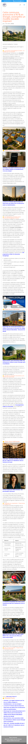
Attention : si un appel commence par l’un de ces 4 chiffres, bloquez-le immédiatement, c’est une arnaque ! (14, 169)
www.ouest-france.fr (11, 696)
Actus (12, 23)
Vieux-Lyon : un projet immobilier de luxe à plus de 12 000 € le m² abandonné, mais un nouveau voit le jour (13, 460)
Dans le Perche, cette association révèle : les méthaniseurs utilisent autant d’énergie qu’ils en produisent (14, 362)
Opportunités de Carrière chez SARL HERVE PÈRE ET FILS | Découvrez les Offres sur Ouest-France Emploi (13, 635)
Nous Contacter (13, 737)
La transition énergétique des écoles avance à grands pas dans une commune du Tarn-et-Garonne (14, 603)
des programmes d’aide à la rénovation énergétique (13, 254)
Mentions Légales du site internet (13, 739)
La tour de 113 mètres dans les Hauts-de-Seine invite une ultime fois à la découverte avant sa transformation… (13, 203)
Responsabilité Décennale (13, 740)
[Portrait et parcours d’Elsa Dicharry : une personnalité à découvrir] (14, 481)
